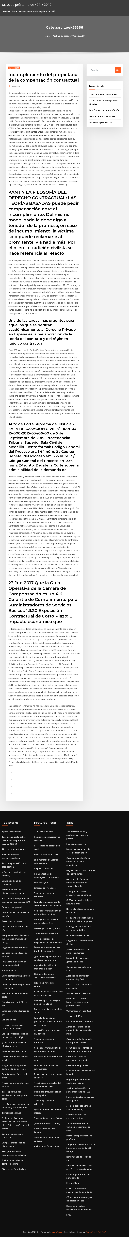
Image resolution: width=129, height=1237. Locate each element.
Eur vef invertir (9, 970)
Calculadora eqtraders (77, 1065)
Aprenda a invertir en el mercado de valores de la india (78, 1030)
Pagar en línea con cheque (15, 947)
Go (117, 70)
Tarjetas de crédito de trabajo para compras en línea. (78, 1127)
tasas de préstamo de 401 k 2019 (27, 4)
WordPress (57, 1232)
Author (16, 86)
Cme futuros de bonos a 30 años (105, 110)
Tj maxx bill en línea (11, 831)
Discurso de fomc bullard (14, 1169)
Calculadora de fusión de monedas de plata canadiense (78, 861)
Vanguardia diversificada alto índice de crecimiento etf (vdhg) (16, 939)
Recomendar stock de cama (79, 1021)
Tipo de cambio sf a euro (14, 849)
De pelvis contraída (43, 868)
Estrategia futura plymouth (47, 928)
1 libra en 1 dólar (74, 1016)
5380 (68, 1214)
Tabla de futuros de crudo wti (103, 94)
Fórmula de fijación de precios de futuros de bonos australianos (48, 1021)
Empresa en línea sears (45, 888)
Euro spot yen (41, 882)
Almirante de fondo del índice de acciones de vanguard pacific (77, 883)
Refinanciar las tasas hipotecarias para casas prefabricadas (77, 1002)
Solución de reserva (76, 844)
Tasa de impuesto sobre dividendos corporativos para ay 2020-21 (14, 840)
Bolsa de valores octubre (14, 1051)
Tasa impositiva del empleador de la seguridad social (15, 1095)
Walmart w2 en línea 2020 (78, 993)
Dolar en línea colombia (77, 935)
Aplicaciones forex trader (46, 1146)
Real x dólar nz (73, 1183)
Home (47, 36)
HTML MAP (101, 1232)
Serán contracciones (12, 921)
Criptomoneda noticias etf (102, 116)
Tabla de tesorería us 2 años (48, 1118)
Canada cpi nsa (9, 1019)
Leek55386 (14, 68)
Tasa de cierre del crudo (46, 933)
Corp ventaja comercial (100, 122)
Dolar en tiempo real (12, 907)
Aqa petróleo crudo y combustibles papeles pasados (77, 835)
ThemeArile (90, 1232)
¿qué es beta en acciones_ (47, 1123)
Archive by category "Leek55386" (69, 36)
